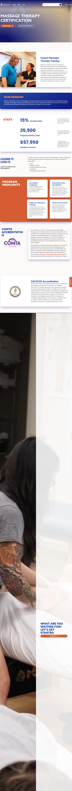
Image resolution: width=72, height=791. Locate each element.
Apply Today (7, 26)
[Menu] (66, 4)
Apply (14, 4)
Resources (70, 282)
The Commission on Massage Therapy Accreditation (45, 245)
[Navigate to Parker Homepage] (5, 4)
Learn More (53, 636)
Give (24, 4)
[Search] (60, 5)
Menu (70, 4)
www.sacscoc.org (57, 301)
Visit (19, 4)
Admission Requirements (25, 26)
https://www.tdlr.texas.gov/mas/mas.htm (53, 254)
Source (62, 122)
